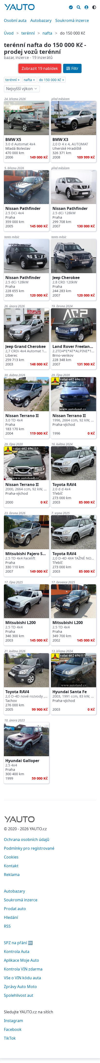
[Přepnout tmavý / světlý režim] (94, 7)
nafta (47, 33)
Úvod (9, 33)
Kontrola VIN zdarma (23, 969)
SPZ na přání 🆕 (18, 942)
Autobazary (40, 20)
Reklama (12, 874)
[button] (39, 68)
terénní (28, 33)
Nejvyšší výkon (19, 88)
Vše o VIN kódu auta (22, 977)
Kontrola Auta (16, 951)
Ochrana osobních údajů (26, 839)
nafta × (29, 79)
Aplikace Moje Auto (21, 960)
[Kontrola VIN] (71, 6)
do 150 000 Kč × (51, 79)
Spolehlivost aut (18, 995)
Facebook (13, 1029)
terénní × (12, 79)
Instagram (13, 1020)
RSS (7, 926)
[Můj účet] (86, 6)
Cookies (11, 857)
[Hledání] (79, 6)
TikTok (10, 1038)
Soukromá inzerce (72, 20)
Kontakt (11, 865)
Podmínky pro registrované (29, 848)
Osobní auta (15, 20)
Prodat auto (15, 908)
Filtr (74, 68)
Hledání (11, 917)
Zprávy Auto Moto (20, 986)
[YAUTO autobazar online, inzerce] (19, 7)
